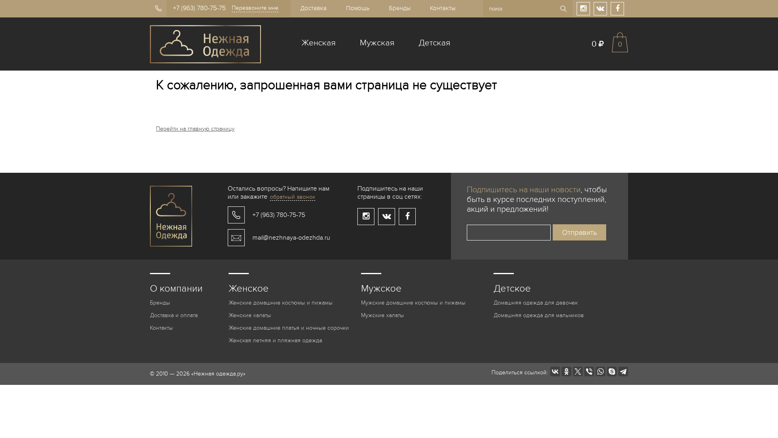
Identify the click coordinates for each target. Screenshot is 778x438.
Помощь (358, 8)
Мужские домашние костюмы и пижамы (413, 302)
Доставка (313, 8)
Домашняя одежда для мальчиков (539, 315)
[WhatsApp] (600, 371)
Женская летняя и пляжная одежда (275, 340)
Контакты (442, 8)
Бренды (399, 8)
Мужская (377, 43)
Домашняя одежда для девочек (536, 302)
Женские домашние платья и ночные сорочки (289, 327)
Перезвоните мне (255, 7)
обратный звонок (292, 196)
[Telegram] (623, 371)
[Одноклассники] (566, 371)
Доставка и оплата (174, 315)
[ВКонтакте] (555, 371)
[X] (578, 371)
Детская (434, 43)
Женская (318, 43)
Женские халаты (250, 315)
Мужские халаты (382, 315)
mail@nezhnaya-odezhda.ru (291, 238)
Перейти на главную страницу (195, 128)
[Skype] (612, 371)
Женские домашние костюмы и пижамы (281, 302)
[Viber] (589, 371)
